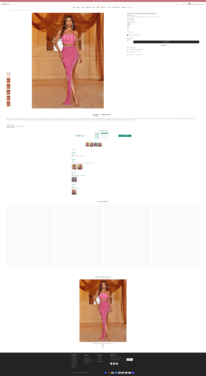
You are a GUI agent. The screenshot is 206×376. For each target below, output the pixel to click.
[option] (68, 60)
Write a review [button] (125, 135)
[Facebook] (111, 364)
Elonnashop (132, 18)
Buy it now (163, 45)
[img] (74, 152)
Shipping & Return (106, 114)
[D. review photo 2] (80, 166)
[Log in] (186, 4)
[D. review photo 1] (74, 166)
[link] (30, 267)
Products (11, 10)
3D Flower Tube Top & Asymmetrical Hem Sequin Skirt (103, 343)
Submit (129, 359)
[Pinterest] (114, 364)
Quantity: (128, 39)
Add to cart (166, 41)
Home (8, 10)
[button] (198, 4)
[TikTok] (117, 364)
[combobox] (179, 4)
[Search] (180, 4)
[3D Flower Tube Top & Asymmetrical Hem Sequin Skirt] (103, 310)
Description (96, 114)
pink (103, 347)
